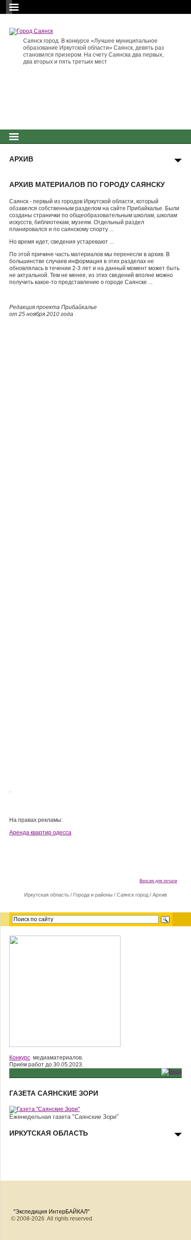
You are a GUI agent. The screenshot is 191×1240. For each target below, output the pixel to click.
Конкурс (19, 1057)
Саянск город (132, 895)
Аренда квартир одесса (40, 832)
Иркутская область (46, 895)
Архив (160, 895)
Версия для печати (158, 880)
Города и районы (93, 895)
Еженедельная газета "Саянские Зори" (64, 1116)
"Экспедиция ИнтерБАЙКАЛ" (51, 1211)
